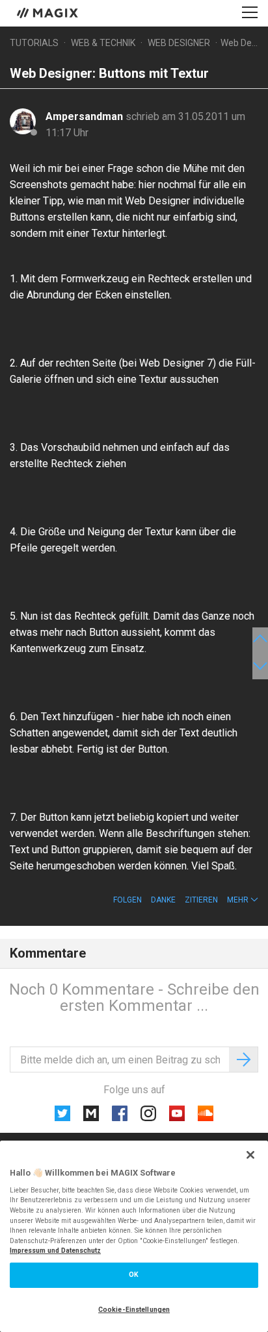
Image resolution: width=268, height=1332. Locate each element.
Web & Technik (103, 43)
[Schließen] (250, 1155)
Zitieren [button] (201, 899)
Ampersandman (86, 116)
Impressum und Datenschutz (55, 1250)
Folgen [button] (127, 899)
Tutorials (34, 43)
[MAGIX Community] (48, 12)
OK (134, 1274)
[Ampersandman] (23, 121)
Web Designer (179, 43)
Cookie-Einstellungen (134, 1309)
